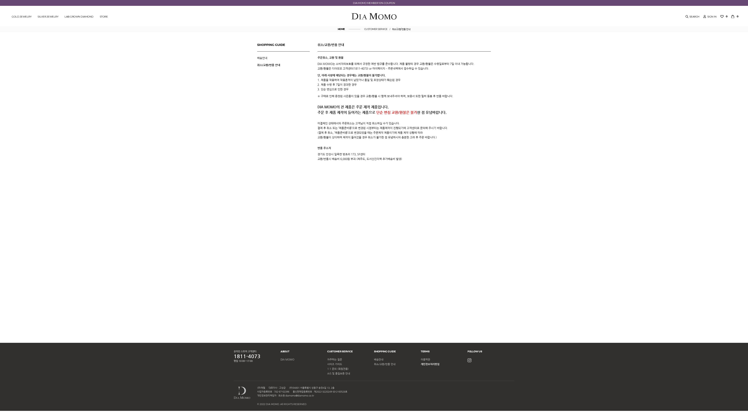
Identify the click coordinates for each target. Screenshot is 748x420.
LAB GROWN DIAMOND (79, 16)
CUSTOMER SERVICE (375, 29)
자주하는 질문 (334, 359)
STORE (104, 16)
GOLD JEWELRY (21, 16)
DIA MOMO (287, 359)
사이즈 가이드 (334, 364)
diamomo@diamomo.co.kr (299, 395)
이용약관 (425, 359)
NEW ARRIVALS (20, 32)
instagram (469, 360)
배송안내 (262, 58)
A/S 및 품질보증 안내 (338, 373)
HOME (341, 29)
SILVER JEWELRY (48, 16)
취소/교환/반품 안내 (401, 29)
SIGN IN (712, 16)
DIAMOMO (374, 16)
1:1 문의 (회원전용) (338, 368)
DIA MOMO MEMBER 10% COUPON (374, 2)
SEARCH (694, 16)
